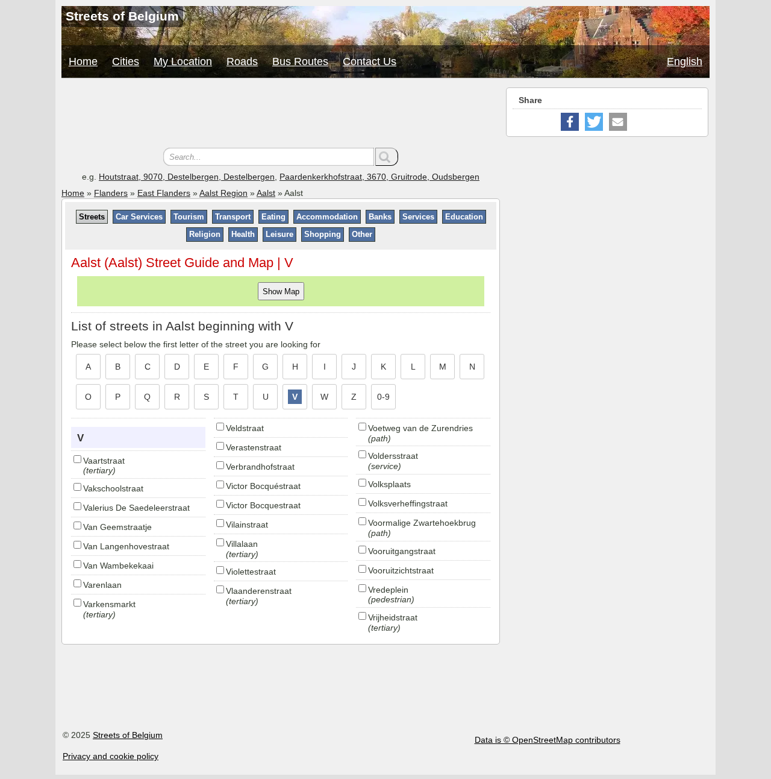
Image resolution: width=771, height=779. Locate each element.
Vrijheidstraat (392, 617)
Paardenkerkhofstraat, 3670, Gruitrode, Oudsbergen (379, 176)
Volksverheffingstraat (408, 503)
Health (243, 234)
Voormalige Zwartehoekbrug (422, 523)
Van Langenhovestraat (126, 546)
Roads (242, 61)
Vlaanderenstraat (259, 591)
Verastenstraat (253, 447)
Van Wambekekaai (118, 565)
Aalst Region (223, 193)
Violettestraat (251, 571)
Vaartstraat (104, 460)
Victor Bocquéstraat (263, 486)
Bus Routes (300, 61)
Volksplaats (389, 484)
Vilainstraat (247, 524)
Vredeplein (388, 589)
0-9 (383, 397)
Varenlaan (102, 585)
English (684, 61)
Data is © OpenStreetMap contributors (547, 740)
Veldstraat (245, 428)
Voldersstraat (393, 456)
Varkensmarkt (109, 604)
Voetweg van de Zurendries (420, 428)
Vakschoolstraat (113, 488)
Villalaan (242, 544)
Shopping (322, 234)
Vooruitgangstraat (401, 551)
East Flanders (163, 193)
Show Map (281, 290)
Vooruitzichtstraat (401, 570)
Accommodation (327, 216)
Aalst (266, 193)
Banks (380, 216)
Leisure (279, 234)
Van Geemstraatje (117, 527)
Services (418, 216)
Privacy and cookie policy (110, 756)
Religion (204, 234)
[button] (570, 122)
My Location (183, 61)
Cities (125, 61)
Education (464, 216)
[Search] (386, 157)
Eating (273, 216)
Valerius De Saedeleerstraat (136, 507)
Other (362, 234)
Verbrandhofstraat (260, 467)
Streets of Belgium (128, 735)
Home (83, 61)
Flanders (111, 193)
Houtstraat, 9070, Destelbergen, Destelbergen (187, 176)
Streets (92, 216)
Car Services (139, 216)
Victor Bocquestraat (263, 505)
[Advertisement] (280, 114)
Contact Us (369, 61)
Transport (233, 216)
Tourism (188, 216)
